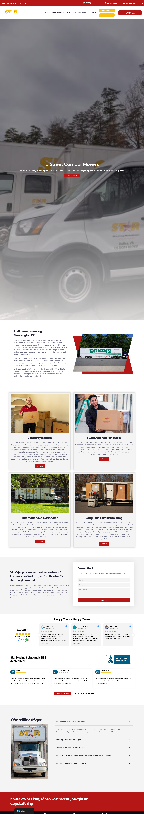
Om (46, 13)
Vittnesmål (71, 13)
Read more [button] (44, 643)
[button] (133, 635)
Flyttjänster (57, 13)
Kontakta (91, 13)
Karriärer (82, 13)
